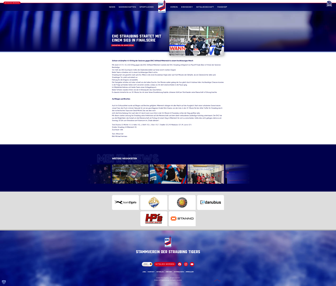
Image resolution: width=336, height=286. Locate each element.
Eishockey (187, 7)
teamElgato (173, 280)
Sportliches (146, 7)
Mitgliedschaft (205, 7)
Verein (174, 7)
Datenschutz (179, 272)
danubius (179, 280)
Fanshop (222, 7)
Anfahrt (169, 272)
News (112, 7)
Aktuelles (160, 272)
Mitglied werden (12, 3)
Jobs (144, 272)
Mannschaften (127, 7)
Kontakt (151, 272)
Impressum (190, 272)
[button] (4, 282)
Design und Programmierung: (161, 280)
